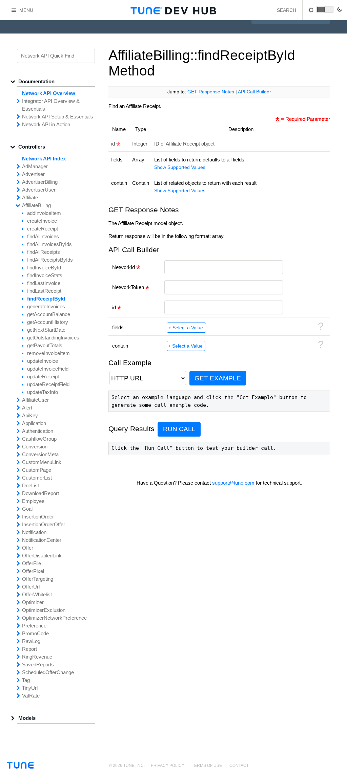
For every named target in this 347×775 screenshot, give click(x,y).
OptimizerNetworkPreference (54, 618)
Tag (26, 680)
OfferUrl (31, 587)
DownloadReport (40, 493)
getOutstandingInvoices (53, 337)
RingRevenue (37, 657)
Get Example (218, 378)
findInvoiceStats (44, 275)
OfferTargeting (37, 579)
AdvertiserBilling (40, 182)
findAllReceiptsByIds (50, 260)
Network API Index (44, 158)
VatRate (31, 696)
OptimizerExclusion (43, 610)
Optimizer (33, 602)
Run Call (179, 429)
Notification (34, 532)
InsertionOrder (38, 516)
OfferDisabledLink (42, 555)
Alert (27, 408)
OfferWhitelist (37, 594)
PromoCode (35, 633)
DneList (30, 485)
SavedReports (38, 664)
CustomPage (36, 470)
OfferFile (31, 563)
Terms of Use (207, 765)
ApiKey (30, 415)
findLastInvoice (43, 283)
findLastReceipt (44, 291)
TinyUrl (30, 688)
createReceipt (42, 228)
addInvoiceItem (44, 213)
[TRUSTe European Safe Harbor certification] (334, 769)
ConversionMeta (40, 454)
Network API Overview (48, 93)
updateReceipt (43, 376)
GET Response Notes (210, 91)
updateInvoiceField (47, 369)
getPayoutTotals (44, 345)
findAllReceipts (43, 252)
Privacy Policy (167, 765)
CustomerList (37, 478)
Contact (239, 765)
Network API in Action (46, 124)
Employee (33, 501)
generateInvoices (46, 306)
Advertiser (33, 174)
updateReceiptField (48, 384)
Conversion (34, 446)
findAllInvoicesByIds (49, 244)
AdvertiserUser (39, 190)
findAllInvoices (43, 236)
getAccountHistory (47, 322)
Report (29, 649)
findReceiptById (46, 299)
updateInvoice (42, 361)
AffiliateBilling (36, 205)
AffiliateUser (35, 400)
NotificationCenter (41, 540)
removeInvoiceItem (48, 353)
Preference (34, 625)
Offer (27, 548)
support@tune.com (233, 483)
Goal (27, 509)
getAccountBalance (48, 314)
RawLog (31, 641)
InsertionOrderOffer (43, 524)
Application (34, 423)
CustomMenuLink (41, 462)
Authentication (37, 431)
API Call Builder (254, 91)
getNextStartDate (46, 330)
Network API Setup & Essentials (57, 116)
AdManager (35, 166)
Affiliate (30, 197)
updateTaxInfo (42, 392)
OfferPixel (33, 571)
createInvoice (42, 221)
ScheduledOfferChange (48, 672)
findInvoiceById (44, 267)
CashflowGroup (39, 439)
